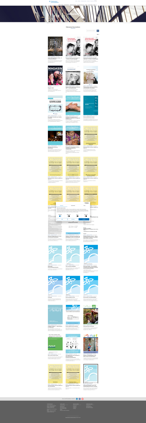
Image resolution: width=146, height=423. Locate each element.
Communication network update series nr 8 (55, 208)
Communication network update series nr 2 (90, 148)
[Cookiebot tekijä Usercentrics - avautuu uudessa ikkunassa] (86, 203)
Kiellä (62, 219)
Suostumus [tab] (61, 205)
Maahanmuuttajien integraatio (64, 410)
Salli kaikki (84, 219)
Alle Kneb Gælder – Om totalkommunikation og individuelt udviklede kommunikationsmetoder (90, 267)
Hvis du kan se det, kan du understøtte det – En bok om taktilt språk (90, 58)
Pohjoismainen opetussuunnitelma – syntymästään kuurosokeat (90, 87)
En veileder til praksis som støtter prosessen (55, 117)
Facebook (74, 405)
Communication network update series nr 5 (90, 179)
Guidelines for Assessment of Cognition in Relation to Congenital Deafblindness (73, 118)
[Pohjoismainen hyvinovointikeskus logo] (54, 2)
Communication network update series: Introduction (55, 386)
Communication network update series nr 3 (55, 179)
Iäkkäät (61, 409)
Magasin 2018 (51, 87)
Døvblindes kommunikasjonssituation (53, 267)
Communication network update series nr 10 (90, 208)
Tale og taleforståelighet (71, 266)
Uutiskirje (74, 408)
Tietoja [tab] (84, 205)
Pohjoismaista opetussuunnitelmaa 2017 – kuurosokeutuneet (73, 87)
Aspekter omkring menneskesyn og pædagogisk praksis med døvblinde (73, 237)
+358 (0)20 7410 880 (52, 410)
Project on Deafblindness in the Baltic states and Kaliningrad (89, 356)
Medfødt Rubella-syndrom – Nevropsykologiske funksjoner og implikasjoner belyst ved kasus (90, 237)
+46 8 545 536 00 (52, 406)
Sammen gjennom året (70, 297)
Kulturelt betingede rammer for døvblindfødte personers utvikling (90, 386)
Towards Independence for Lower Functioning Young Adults (54, 237)
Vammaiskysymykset (63, 407)
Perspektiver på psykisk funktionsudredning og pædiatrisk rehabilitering (73, 148)
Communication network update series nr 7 (73, 386)
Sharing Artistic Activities (88, 326)
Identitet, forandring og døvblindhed (53, 148)
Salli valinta (73, 219)
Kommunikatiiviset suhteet (88, 117)
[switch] (69, 216)
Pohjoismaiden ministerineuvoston (70, 417)
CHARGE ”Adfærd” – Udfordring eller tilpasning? (55, 327)
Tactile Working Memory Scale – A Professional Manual (55, 58)
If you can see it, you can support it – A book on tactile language (73, 58)
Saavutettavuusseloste (89, 407)
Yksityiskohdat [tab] (73, 205)
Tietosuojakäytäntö (89, 406)
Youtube (74, 406)
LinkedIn (74, 407)
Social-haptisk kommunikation (72, 326)
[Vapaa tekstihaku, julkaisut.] (98, 31)
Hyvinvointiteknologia (63, 408)
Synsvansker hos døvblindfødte (89, 297)
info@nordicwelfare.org (50, 407)
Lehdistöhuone (88, 405)
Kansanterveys (62, 406)
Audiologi (50, 297)
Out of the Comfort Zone (53, 355)
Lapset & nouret (62, 405)
